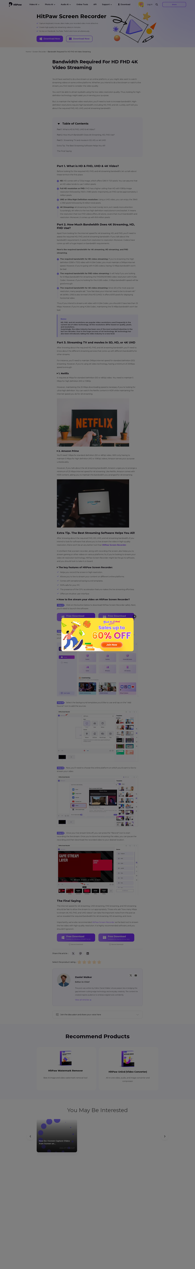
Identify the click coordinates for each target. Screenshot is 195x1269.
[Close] (134, 616)
